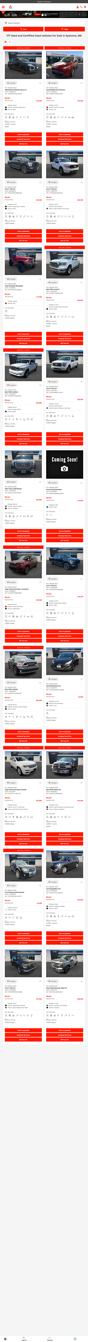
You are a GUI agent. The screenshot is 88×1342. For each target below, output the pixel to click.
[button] (42, 15)
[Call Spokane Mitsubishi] (81, 7)
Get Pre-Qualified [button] (23, 134)
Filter (66, 29)
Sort (24, 29)
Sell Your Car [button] (23, 144)
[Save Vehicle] (40, 83)
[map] (85, 7)
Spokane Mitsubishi (44, 2)
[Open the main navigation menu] (3, 7)
